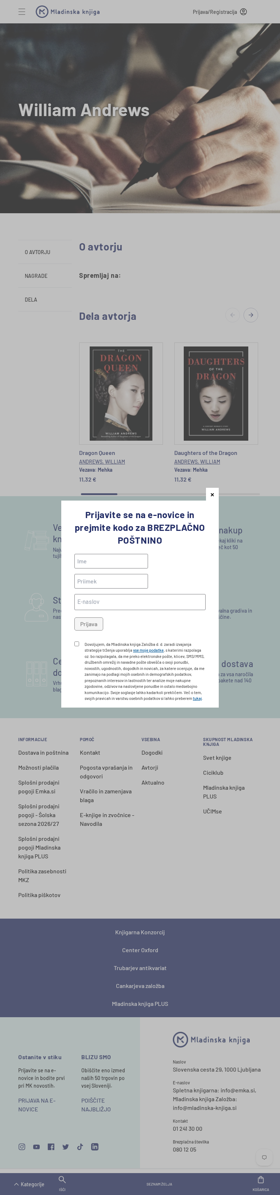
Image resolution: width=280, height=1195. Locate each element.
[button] (212, 494)
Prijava (88, 623)
